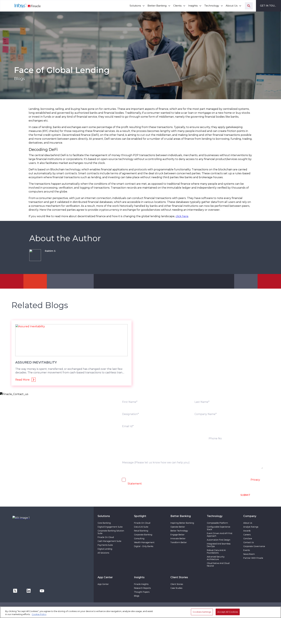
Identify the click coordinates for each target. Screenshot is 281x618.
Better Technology (179, 530)
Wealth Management (144, 542)
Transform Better (178, 542)
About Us (247, 523)
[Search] (249, 5)
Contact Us (248, 542)
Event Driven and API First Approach (219, 534)
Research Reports (142, 588)
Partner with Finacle (253, 558)
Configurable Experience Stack (218, 528)
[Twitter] (15, 590)
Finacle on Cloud (106, 537)
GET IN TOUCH (269, 5)
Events (246, 550)
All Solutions (103, 553)
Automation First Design (218, 540)
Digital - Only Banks (143, 546)
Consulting (139, 538)
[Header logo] (20, 5)
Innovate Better (178, 538)
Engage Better (177, 534)
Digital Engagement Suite (110, 527)
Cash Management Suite (109, 541)
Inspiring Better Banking (182, 523)
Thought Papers (141, 592)
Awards (246, 530)
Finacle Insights (141, 584)
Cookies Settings (202, 612)
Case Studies (176, 588)
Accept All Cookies (227, 612)
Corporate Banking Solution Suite (111, 532)
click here (182, 216)
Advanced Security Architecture (216, 558)
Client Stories (176, 584)
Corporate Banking (143, 534)
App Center (103, 584)
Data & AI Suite (141, 527)
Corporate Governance (254, 546)
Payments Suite (105, 545)
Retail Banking (141, 530)
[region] (140, 612)
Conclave (247, 538)
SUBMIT (245, 495)
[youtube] (42, 590)
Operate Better (177, 527)
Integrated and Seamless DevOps (218, 545)
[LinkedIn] (28, 590)
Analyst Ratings (250, 527)
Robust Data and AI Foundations (216, 551)
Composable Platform (217, 523)
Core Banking (104, 523)
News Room (249, 554)
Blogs (136, 596)
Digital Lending (105, 549)
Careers (247, 534)
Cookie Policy (39, 614)
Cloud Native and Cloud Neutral (218, 564)
